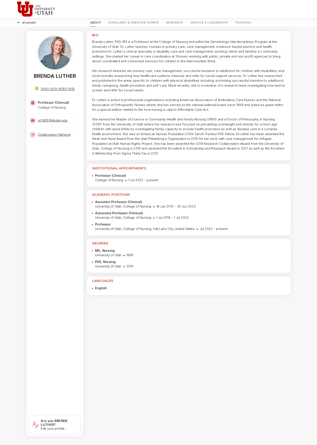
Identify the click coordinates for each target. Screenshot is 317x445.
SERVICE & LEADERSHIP (209, 22)
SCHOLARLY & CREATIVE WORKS (133, 22)
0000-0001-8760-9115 (58, 89)
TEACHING (243, 22)
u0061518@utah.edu (53, 120)
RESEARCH (174, 22)
